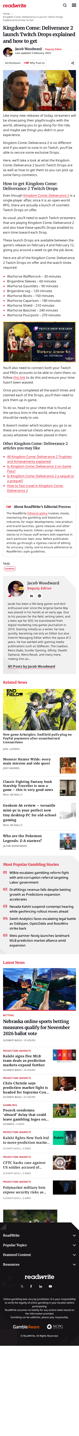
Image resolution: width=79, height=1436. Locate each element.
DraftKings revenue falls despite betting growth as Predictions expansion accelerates (40, 894)
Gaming (10, 568)
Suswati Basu (12, 1040)
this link (19, 377)
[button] (65, 5)
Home (6, 13)
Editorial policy (37, 513)
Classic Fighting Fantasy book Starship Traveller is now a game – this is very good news (28, 786)
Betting (8, 1015)
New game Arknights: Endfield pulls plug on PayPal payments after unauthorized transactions (37, 738)
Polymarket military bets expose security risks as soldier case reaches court (25, 1192)
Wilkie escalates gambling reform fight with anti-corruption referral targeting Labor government (39, 877)
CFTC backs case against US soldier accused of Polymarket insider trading (26, 1167)
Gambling (10, 1105)
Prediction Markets (17, 1050)
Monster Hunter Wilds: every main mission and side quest (27, 761)
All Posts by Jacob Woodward (31, 666)
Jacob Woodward (43, 583)
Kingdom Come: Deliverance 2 (46, 195)
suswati (8, 1124)
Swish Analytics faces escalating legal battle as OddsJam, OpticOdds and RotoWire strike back (43, 923)
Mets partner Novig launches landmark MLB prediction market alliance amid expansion (40, 940)
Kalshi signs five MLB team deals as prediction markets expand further (24, 1060)
